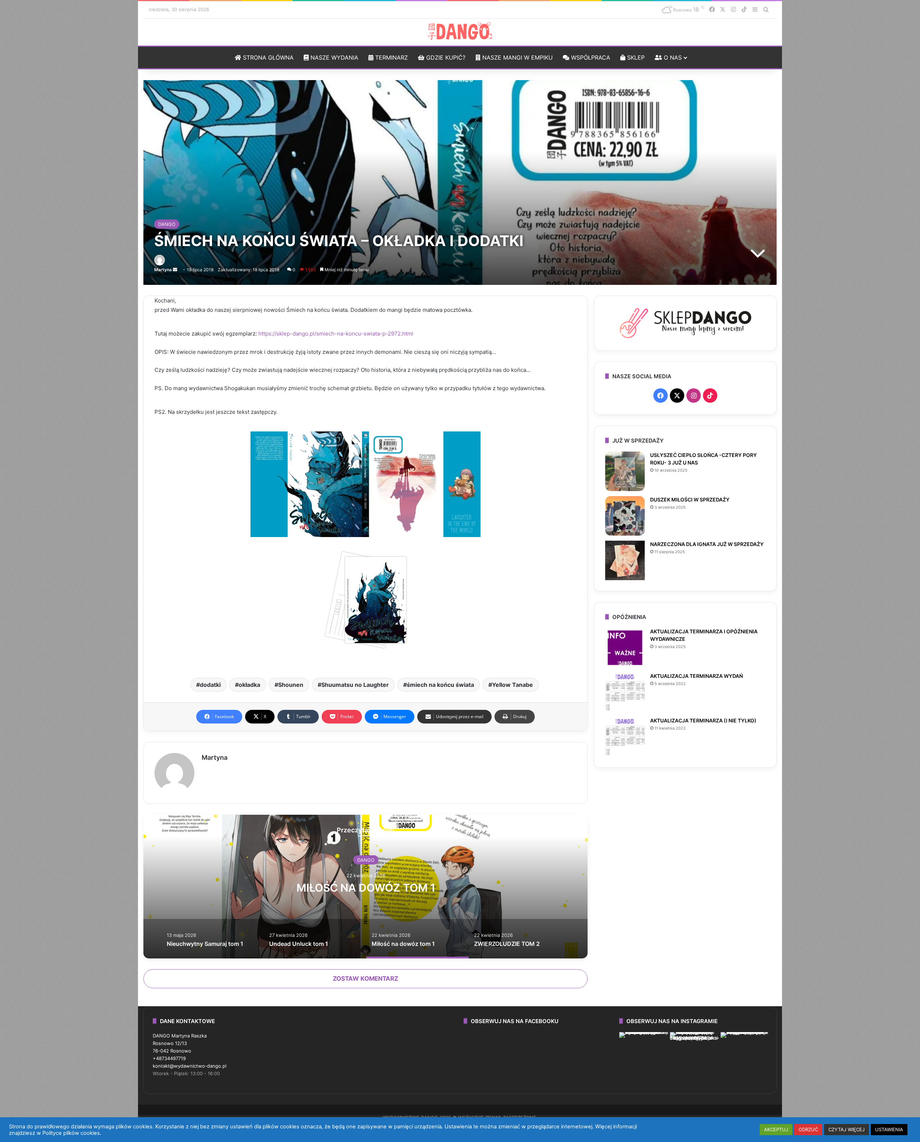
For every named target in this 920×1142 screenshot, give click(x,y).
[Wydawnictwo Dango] (460, 31)
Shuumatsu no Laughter (355, 684)
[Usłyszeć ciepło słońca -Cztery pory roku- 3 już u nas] (625, 471)
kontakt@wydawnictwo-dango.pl (189, 1066)
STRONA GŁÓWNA (267, 57)
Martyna (163, 269)
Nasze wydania (333, 57)
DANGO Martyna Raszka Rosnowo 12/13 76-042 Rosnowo (180, 1043)
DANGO (166, 224)
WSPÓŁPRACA (589, 57)
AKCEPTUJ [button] (776, 1129)
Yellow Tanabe (512, 684)
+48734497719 (169, 1058)
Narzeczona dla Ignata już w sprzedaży (707, 544)
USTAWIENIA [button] (889, 1129)
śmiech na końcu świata (440, 684)
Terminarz (390, 57)
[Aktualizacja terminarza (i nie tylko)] (625, 737)
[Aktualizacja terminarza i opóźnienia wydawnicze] (625, 647)
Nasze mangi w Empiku (516, 57)
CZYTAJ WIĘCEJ (846, 1129)
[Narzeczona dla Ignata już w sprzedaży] (625, 560)
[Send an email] (175, 269)
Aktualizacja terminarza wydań (696, 676)
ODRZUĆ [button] (808, 1129)
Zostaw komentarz (365, 978)
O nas (672, 57)
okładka (249, 684)
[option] (365, 886)
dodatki (210, 684)
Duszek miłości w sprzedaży (690, 499)
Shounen (290, 684)
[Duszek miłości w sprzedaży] (625, 516)
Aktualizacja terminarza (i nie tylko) (703, 720)
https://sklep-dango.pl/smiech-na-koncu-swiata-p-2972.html (335, 333)
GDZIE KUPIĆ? (444, 57)
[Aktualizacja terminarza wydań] (625, 692)
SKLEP (635, 57)
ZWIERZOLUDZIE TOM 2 (365, 887)
